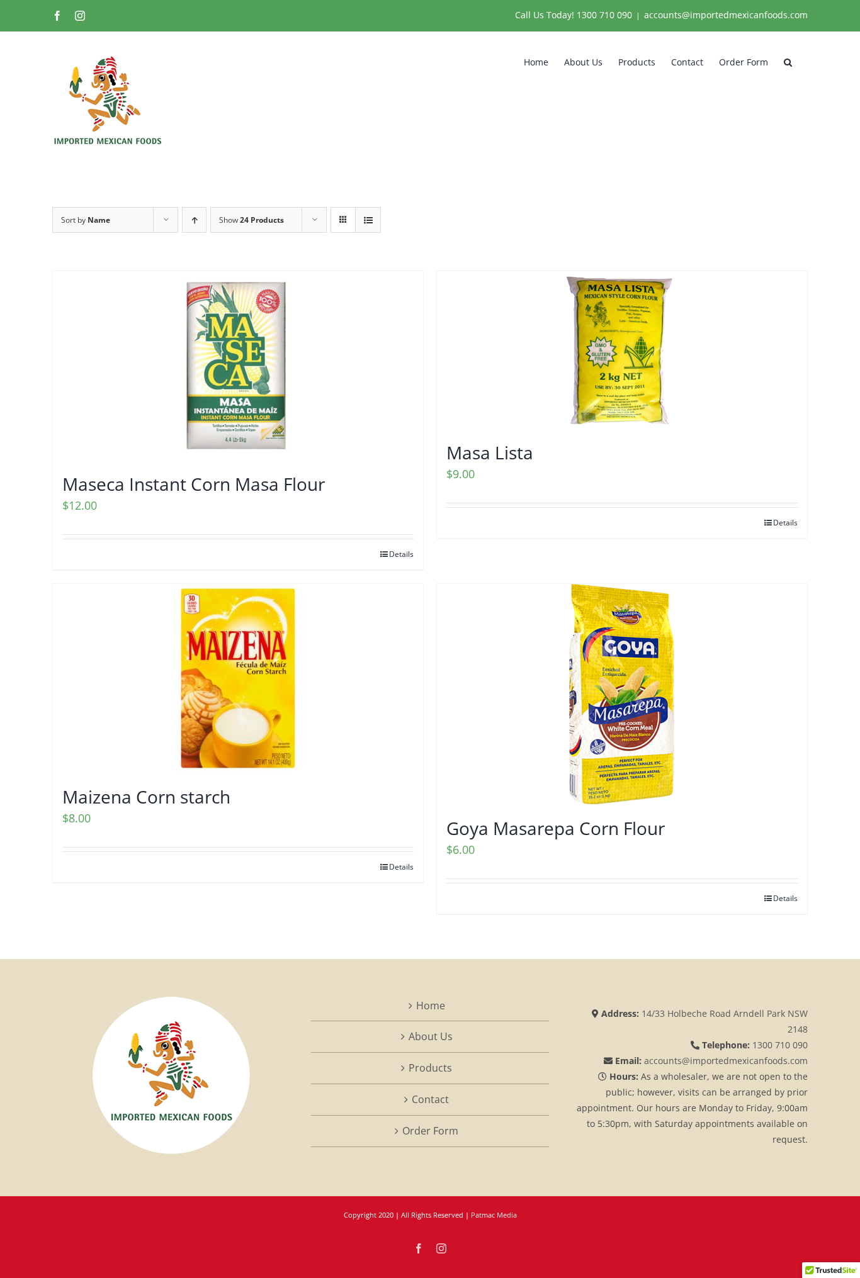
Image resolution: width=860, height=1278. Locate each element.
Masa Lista (489, 452)
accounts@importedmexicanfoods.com (726, 15)
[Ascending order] (194, 220)
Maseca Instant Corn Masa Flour (193, 484)
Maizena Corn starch (146, 797)
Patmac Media (494, 1214)
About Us (431, 1036)
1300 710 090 (604, 15)
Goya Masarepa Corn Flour (555, 828)
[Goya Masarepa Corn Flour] (622, 694)
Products (430, 1068)
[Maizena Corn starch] (238, 678)
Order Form (430, 1131)
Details (401, 554)
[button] (788, 61)
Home (430, 1005)
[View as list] (368, 220)
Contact (430, 1099)
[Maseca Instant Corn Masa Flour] (238, 365)
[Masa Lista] (622, 350)
